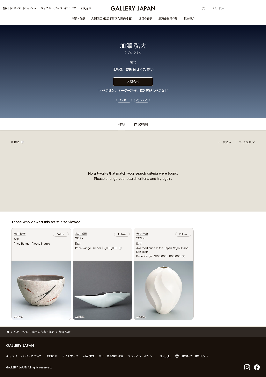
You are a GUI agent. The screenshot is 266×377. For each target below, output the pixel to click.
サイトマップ (70, 356)
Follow (60, 234)
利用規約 (88, 356)
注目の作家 (145, 18)
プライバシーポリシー (141, 356)
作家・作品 (78, 18)
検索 (221, 8)
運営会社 (165, 356)
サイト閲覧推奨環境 (111, 356)
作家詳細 (141, 125)
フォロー (124, 100)
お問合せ (86, 8)
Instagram (247, 367)
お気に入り (204, 9)
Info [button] (22, 142)
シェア (143, 100)
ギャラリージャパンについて (58, 8)
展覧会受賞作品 (168, 18)
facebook (257, 367)
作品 (121, 125)
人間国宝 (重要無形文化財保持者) (111, 18)
